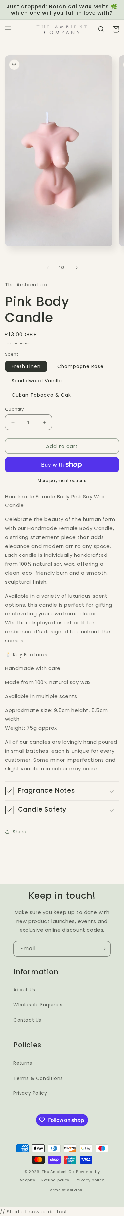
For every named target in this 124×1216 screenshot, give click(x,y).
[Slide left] (47, 267)
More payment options (62, 480)
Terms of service (65, 1189)
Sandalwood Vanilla (37, 380)
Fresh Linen (26, 366)
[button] (8, 29)
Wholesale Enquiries (37, 1004)
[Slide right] (76, 267)
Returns (22, 1063)
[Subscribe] (103, 949)
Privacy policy (90, 1180)
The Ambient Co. (58, 1171)
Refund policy (55, 1180)
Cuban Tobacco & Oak (41, 395)
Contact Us (27, 1020)
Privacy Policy (30, 1093)
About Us (24, 989)
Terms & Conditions (38, 1078)
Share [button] (20, 831)
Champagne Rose (80, 366)
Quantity (14, 409)
